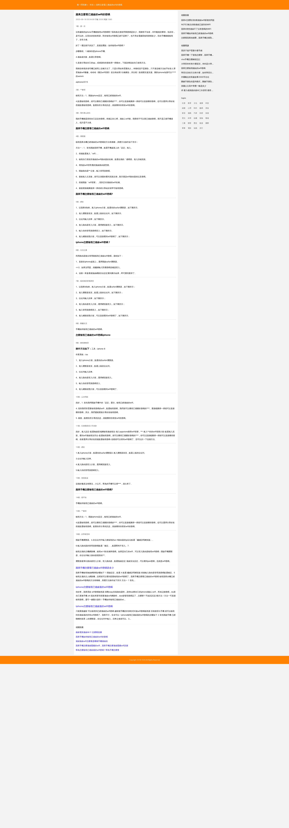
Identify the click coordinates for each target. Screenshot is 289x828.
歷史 (195, 123)
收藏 (195, 118)
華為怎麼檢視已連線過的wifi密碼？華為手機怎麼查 (97, 650)
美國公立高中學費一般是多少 (193, 86)
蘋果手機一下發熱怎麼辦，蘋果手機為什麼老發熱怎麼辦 (205, 55)
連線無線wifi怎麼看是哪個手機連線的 (92, 641)
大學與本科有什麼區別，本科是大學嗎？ (198, 64)
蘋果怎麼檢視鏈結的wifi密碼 (193, 68)
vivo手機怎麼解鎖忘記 (190, 59)
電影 (189, 128)
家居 (183, 113)
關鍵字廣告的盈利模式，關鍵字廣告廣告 (198, 81)
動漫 (201, 123)
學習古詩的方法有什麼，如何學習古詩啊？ (199, 72)
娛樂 (183, 108)
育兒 (183, 118)
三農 (183, 123)
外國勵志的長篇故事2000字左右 (195, 77)
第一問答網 (81, 5)
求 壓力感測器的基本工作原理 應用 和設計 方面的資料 (204, 90)
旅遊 (207, 113)
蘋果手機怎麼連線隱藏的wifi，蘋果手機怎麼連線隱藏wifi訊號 (102, 645)
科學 (189, 118)
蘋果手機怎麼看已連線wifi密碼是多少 (95, 567)
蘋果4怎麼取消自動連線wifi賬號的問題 (197, 20)
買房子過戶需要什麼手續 (191, 50)
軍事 (183, 128)
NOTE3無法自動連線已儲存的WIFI (196, 24)
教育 (189, 103)
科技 (92, 5)
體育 (189, 123)
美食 (207, 108)
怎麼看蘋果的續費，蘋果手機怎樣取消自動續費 (201, 38)
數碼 (201, 108)
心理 (189, 108)
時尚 (195, 108)
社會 (183, 103)
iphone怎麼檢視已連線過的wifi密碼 (94, 587)
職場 (207, 118)
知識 (195, 128)
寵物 (201, 118)
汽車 (195, 113)
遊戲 (189, 113)
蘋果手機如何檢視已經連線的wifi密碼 (197, 33)
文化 (195, 103)
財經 (201, 113)
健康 (201, 103)
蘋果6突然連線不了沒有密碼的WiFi (196, 29)
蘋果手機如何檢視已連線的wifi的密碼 (92, 637)
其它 (201, 128)
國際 (207, 123)
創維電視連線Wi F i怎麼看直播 (89, 632)
